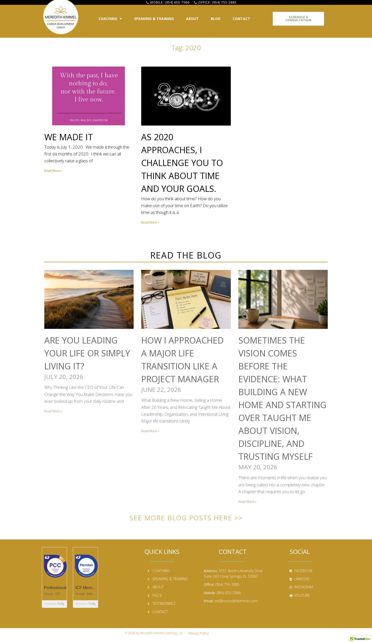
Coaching (107, 18)
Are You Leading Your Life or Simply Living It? (87, 353)
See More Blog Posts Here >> (186, 517)
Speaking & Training (154, 18)
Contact (241, 18)
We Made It (68, 137)
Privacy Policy (199, 633)
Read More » (53, 171)
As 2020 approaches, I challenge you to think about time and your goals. (182, 162)
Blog (215, 18)
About (192, 18)
